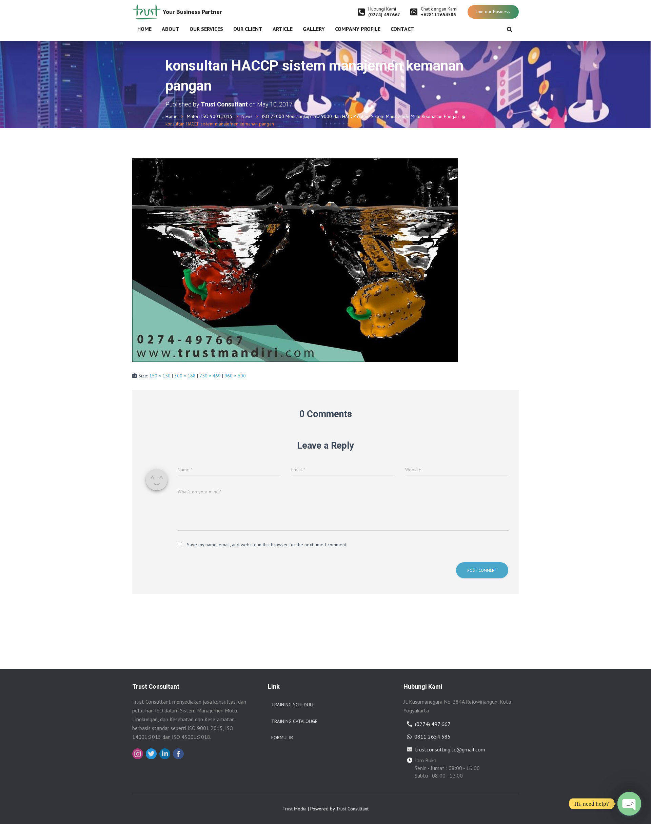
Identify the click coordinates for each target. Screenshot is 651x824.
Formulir (282, 737)
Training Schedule (293, 705)
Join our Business (493, 11)
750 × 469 (210, 376)
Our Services (206, 28)
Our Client (247, 28)
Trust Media (294, 809)
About (170, 28)
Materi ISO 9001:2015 (209, 116)
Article (283, 28)
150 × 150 (160, 376)
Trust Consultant (352, 809)
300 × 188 (185, 376)
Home (144, 28)
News (247, 116)
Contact (402, 28)
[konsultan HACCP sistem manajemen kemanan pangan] (295, 259)
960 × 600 (235, 376)
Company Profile (357, 28)
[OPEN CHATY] (629, 804)
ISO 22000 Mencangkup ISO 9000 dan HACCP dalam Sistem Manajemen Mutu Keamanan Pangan (360, 116)
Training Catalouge (294, 721)
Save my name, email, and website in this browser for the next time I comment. (267, 545)
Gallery (314, 28)
